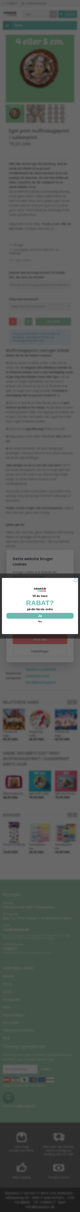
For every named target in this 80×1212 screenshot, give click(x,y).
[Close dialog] (75, 580)
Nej (40, 621)
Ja (40, 616)
